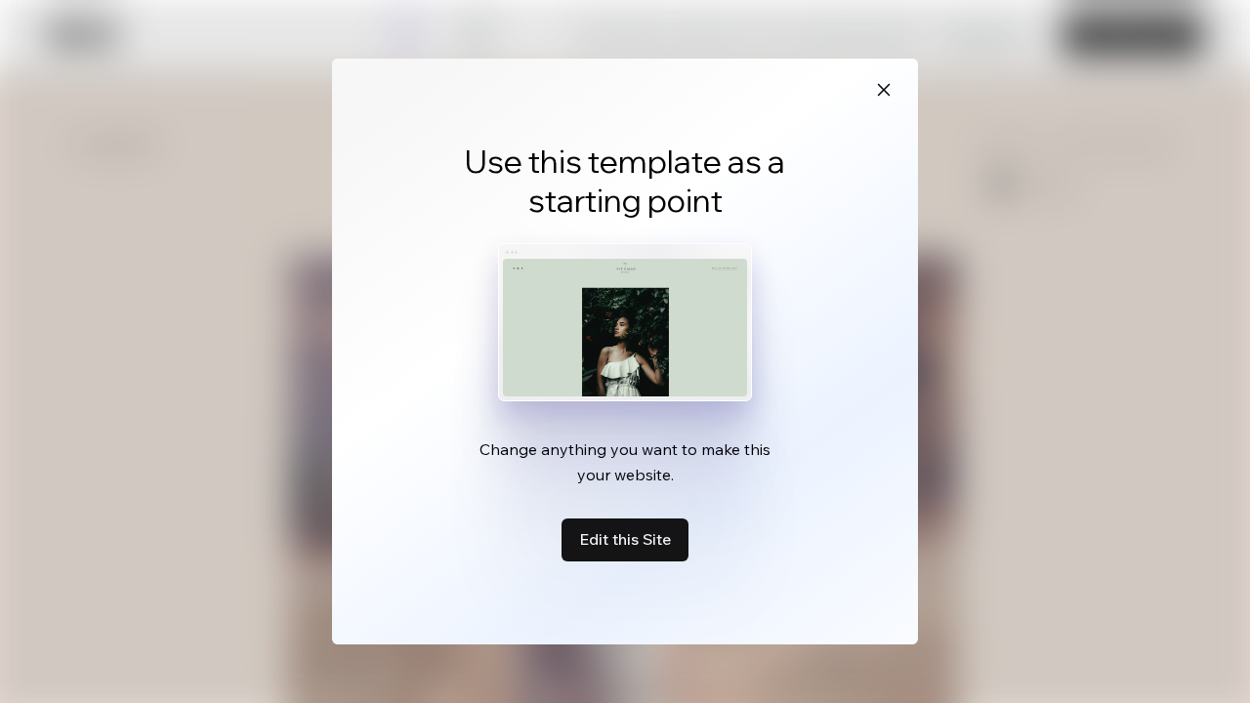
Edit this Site (625, 539)
